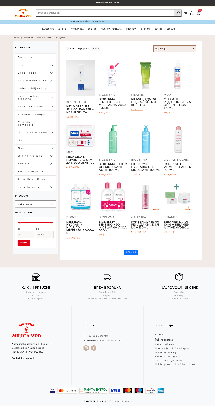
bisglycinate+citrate (34, 80)
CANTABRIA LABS (176, 160)
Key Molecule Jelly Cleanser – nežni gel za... (80, 109)
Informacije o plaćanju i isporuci (173, 348)
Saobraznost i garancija (168, 360)
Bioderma (107, 95)
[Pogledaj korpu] (198, 13)
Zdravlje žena (28, 187)
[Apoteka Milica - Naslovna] (26, 332)
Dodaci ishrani (29, 57)
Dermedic (73, 217)
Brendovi (131, 29)
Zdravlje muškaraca (33, 179)
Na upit (24, 140)
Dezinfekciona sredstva (29, 97)
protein (24, 163)
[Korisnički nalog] (191, 13)
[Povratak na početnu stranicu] (23, 13)
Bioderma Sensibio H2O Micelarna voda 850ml (112, 103)
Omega (23, 148)
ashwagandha (29, 65)
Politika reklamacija (166, 352)
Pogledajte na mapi (23, 358)
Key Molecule (77, 102)
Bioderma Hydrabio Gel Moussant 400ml (145, 167)
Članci (158, 29)
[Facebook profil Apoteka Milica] (93, 348)
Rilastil (137, 95)
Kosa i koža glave (32, 106)
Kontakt (170, 29)
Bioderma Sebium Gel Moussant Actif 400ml (113, 167)
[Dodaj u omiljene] (186, 13)
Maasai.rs (126, 401)
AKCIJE (84, 21)
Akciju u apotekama (111, 29)
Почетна (16, 38)
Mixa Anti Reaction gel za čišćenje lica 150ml (177, 103)
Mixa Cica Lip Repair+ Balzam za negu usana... (80, 160)
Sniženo (92, 29)
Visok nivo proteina (33, 171)
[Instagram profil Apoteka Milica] (86, 348)
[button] (47, 29)
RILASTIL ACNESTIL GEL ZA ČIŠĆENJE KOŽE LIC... (145, 102)
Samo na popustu (80, 48)
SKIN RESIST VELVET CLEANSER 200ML (177, 167)
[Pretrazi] (178, 13)
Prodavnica (77, 29)
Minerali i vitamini (32, 132)
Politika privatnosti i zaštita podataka (175, 364)
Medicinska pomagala (27, 123)
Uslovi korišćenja (164, 344)
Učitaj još (131, 252)
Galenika (138, 217)
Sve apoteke (166, 339)
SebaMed (171, 217)
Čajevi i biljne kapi (33, 88)
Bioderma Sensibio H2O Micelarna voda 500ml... (112, 226)
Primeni (24, 243)
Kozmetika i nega (44, 38)
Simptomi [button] (145, 29)
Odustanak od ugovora (168, 356)
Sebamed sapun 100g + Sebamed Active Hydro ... (177, 224)
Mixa (167, 95)
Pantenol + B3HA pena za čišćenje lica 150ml (145, 224)
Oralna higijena (30, 156)
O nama (160, 334)
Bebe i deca (27, 73)
